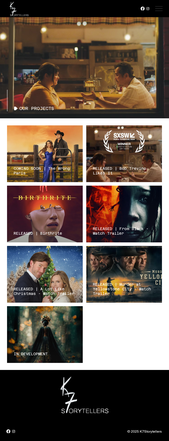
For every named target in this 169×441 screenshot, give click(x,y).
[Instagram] (148, 9)
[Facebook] (143, 9)
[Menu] (159, 9)
